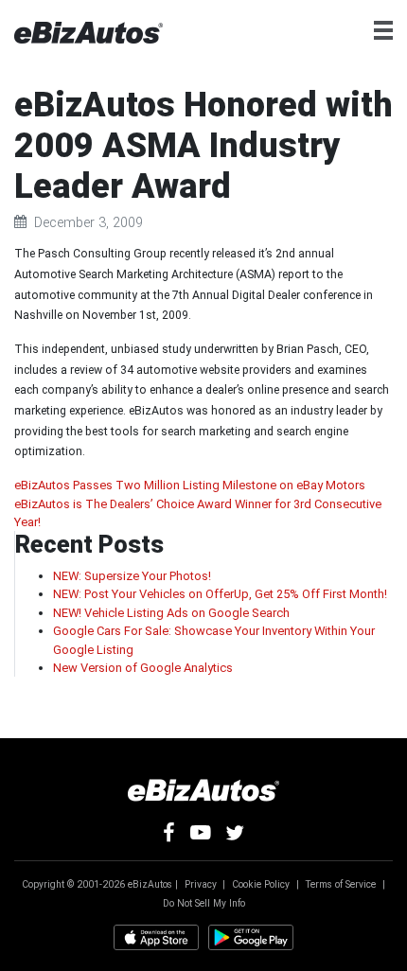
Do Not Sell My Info (204, 903)
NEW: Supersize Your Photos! (132, 576)
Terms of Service (340, 884)
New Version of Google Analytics (143, 668)
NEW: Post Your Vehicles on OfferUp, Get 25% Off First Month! (220, 594)
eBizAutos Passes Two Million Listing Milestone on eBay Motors (189, 485)
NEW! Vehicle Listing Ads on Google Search (171, 613)
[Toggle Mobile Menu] (390, 30)
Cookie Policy (261, 884)
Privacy (201, 884)
